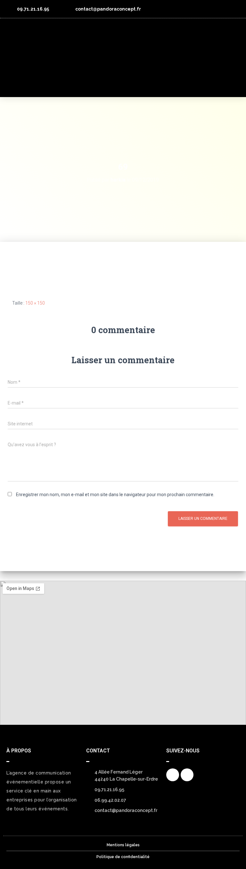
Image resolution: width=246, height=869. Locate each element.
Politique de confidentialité (123, 857)
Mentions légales (123, 845)
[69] (32, 265)
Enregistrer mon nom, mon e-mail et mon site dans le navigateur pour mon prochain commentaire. (115, 494)
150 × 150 (35, 303)
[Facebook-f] (222, 9)
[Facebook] (172, 774)
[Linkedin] (234, 9)
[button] (232, 58)
